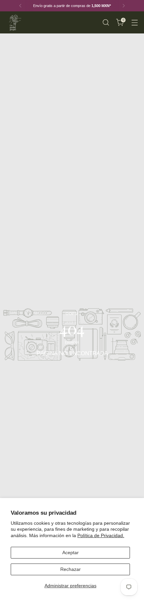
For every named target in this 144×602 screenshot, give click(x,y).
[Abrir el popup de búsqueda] (106, 22)
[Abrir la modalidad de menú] (134, 22)
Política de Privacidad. (100, 535)
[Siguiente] (123, 5)
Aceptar (70, 552)
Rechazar (70, 569)
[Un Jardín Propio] (14, 22)
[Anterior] (20, 5)
